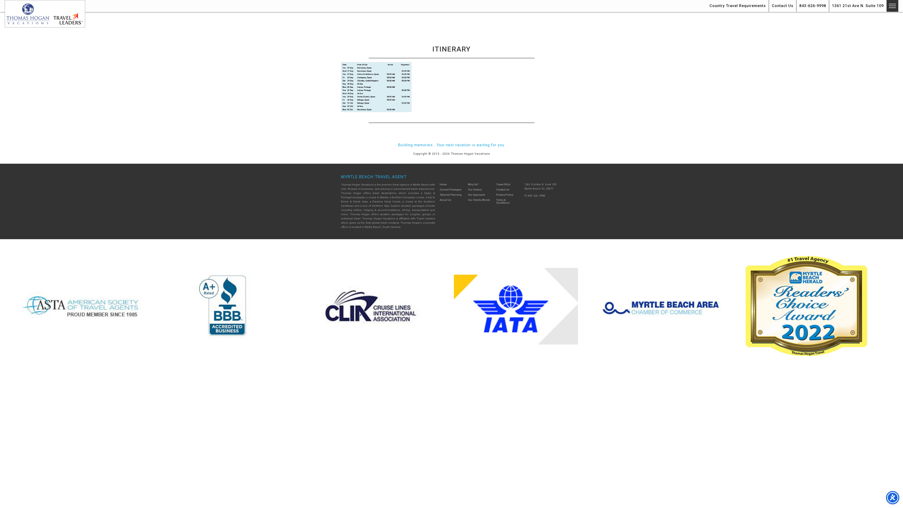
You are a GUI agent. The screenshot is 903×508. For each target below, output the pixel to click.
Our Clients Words (479, 200)
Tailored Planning (451, 194)
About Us (445, 200)
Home (443, 184)
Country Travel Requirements (737, 6)
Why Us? (473, 184)
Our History (475, 189)
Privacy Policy (504, 194)
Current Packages (450, 189)
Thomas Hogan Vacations (45, 13)
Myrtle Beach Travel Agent (374, 176)
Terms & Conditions (503, 201)
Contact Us (782, 6)
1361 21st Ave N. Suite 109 (858, 6)
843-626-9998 (812, 6)
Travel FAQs (503, 184)
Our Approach (476, 194)
